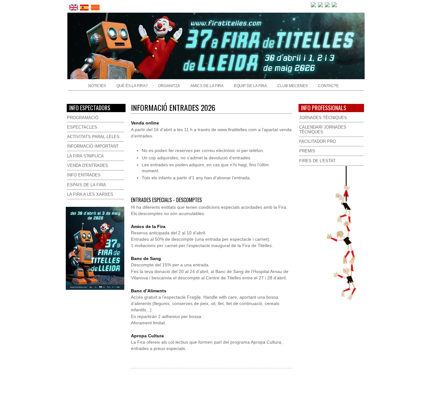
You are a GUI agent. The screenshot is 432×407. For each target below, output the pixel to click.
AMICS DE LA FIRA (207, 86)
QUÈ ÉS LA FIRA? (132, 86)
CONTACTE (328, 86)
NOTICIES (97, 86)
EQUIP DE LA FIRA (250, 86)
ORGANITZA (169, 86)
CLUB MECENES (292, 86)
